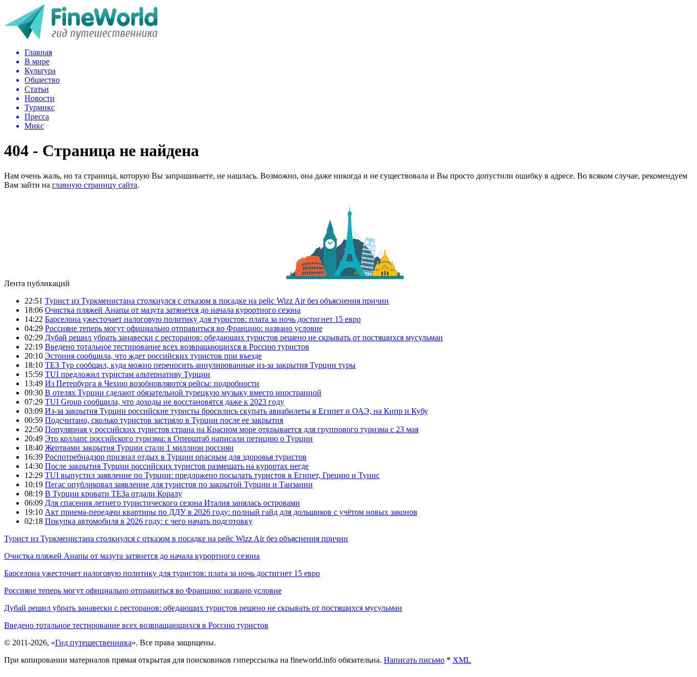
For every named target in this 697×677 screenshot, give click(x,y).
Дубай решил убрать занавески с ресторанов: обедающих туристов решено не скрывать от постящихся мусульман (244, 337)
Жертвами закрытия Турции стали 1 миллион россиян (139, 447)
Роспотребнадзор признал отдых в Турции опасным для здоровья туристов (176, 457)
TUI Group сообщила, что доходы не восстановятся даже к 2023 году (164, 401)
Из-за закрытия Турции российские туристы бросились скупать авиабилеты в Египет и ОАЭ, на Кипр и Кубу (236, 411)
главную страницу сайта (94, 185)
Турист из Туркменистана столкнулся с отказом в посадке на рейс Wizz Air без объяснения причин (217, 300)
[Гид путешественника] (81, 37)
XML (462, 660)
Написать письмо (414, 660)
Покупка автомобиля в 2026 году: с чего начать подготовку (149, 521)
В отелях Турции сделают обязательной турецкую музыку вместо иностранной (183, 392)
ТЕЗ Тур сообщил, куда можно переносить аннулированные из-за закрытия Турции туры (200, 365)
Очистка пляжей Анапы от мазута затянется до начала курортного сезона (173, 310)
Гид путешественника (93, 642)
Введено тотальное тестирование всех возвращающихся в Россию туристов (177, 346)
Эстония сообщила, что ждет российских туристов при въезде (153, 356)
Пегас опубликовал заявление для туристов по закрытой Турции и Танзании (179, 484)
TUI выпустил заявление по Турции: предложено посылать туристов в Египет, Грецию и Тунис (212, 475)
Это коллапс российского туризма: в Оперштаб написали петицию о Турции (179, 438)
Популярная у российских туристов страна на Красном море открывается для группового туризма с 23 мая (231, 429)
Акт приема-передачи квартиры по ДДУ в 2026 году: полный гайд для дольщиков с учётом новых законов (231, 512)
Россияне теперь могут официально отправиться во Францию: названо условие (183, 328)
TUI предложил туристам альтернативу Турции (127, 374)
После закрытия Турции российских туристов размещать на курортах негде (177, 466)
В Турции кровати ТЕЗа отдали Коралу (113, 493)
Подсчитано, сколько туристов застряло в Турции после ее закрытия (164, 420)
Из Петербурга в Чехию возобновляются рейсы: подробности (152, 383)
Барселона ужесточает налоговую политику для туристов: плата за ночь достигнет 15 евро (203, 319)
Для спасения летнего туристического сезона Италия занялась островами (172, 502)
